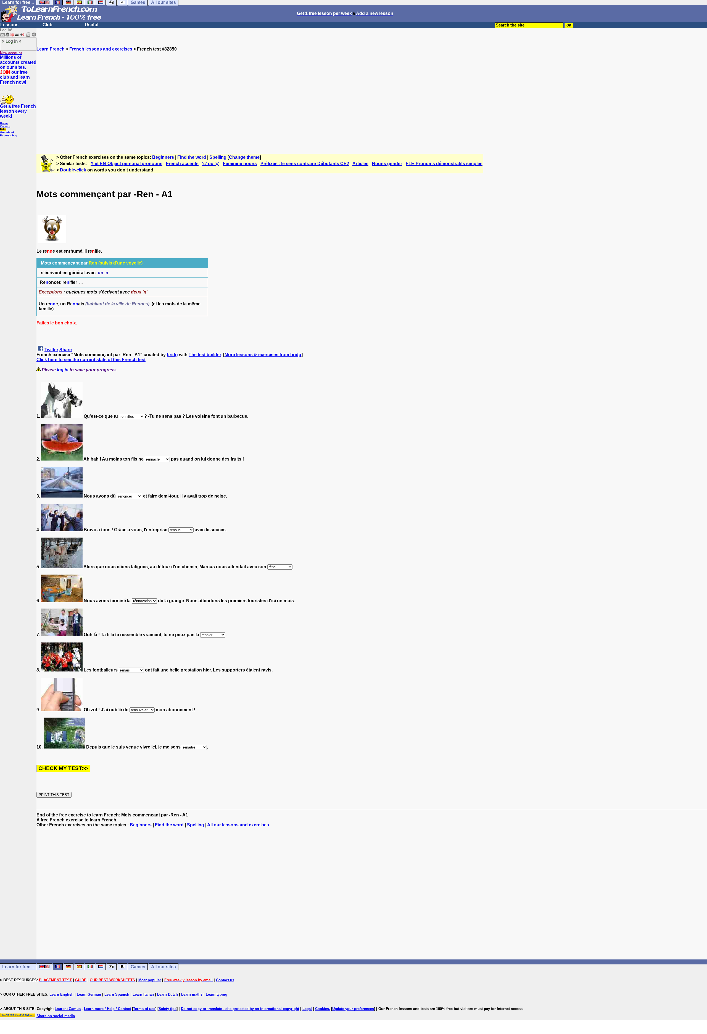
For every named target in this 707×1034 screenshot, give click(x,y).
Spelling (217, 157)
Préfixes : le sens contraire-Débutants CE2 (304, 163)
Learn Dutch (167, 994)
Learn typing (216, 994)
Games (138, 966)
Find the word (191, 157)
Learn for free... (18, 966)
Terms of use (144, 1009)
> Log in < (11, 41)
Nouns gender (387, 163)
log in (62, 369)
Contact (5, 126)
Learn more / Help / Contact (107, 1009)
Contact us (225, 980)
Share (65, 349)
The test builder (205, 354)
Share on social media (55, 1016)
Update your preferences (353, 1009)
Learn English (61, 994)
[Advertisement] (371, 100)
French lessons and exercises (100, 49)
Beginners (163, 157)
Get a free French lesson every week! (18, 111)
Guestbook (7, 132)
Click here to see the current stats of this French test (91, 359)
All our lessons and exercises (238, 825)
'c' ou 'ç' (210, 163)
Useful (91, 24)
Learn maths (191, 994)
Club (47, 24)
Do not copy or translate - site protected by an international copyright (240, 1009)
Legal (307, 1009)
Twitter (51, 349)
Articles (360, 163)
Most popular (149, 980)
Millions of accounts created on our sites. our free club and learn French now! (18, 69)
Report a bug (8, 135)
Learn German (89, 994)
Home (4, 123)
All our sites (163, 966)
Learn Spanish (116, 994)
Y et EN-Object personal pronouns (126, 163)
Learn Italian (143, 994)
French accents (182, 163)
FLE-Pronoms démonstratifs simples (444, 163)
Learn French (50, 49)
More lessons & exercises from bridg (263, 354)
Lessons (9, 24)
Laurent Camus (68, 1009)
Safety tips (167, 1009)
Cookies (322, 1009)
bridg (172, 354)
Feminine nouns (240, 163)
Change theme (244, 157)
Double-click (73, 170)
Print (3, 129)
